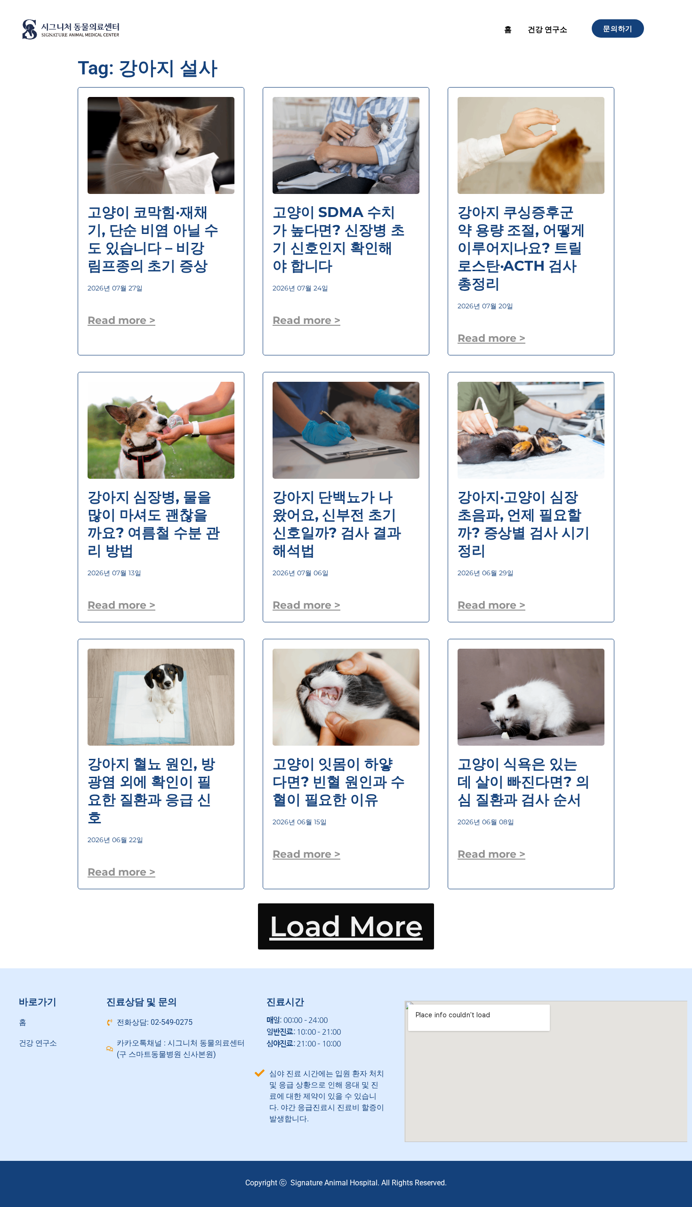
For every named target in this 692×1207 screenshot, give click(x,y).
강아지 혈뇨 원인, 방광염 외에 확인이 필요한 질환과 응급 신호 (151, 790)
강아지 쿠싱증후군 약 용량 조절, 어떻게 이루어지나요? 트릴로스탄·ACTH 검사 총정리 (521, 247)
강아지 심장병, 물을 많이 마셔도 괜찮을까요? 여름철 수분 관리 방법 (153, 523)
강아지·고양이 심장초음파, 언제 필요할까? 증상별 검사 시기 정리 (523, 523)
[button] (346, 926)
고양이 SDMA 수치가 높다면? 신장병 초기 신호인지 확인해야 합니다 (338, 238)
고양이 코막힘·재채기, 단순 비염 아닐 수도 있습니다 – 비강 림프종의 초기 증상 (153, 238)
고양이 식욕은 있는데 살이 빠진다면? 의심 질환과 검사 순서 (523, 781)
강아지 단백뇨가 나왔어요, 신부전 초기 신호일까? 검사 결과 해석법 (337, 523)
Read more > (121, 320)
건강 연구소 (547, 29)
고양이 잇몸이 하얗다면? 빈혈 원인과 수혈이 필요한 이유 (338, 781)
